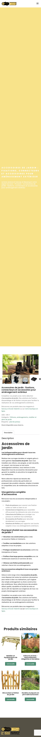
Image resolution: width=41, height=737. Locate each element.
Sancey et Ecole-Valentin (10, 409)
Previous (1, 379)
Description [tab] (8, 433)
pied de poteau (14, 422)
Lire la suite (11, 664)
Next (40, 379)
